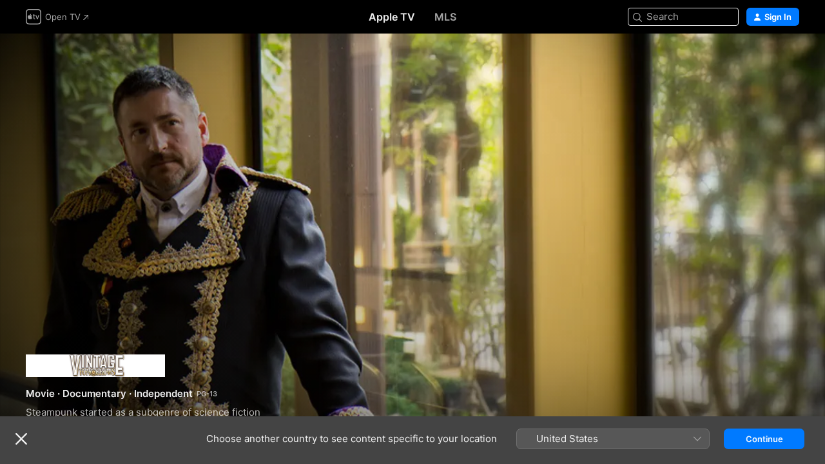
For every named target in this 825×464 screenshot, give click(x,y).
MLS (445, 16)
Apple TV (392, 16)
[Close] (21, 439)
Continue (764, 439)
